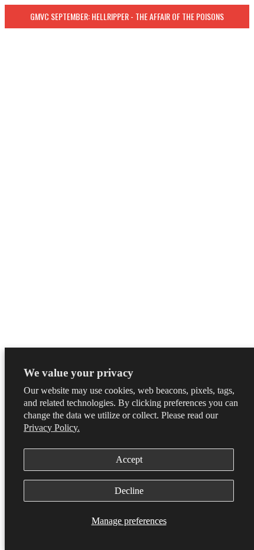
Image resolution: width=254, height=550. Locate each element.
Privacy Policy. (52, 428)
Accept (129, 459)
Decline (129, 491)
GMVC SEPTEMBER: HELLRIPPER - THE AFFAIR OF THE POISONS (127, 16)
